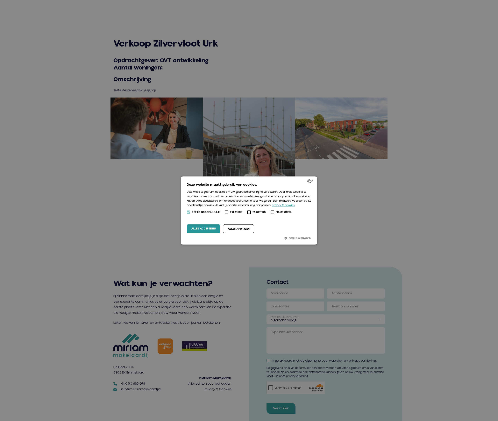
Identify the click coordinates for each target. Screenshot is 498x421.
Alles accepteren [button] (203, 228)
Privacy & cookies (283, 205)
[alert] (249, 210)
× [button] (312, 181)
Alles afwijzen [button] (238, 229)
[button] (249, 238)
